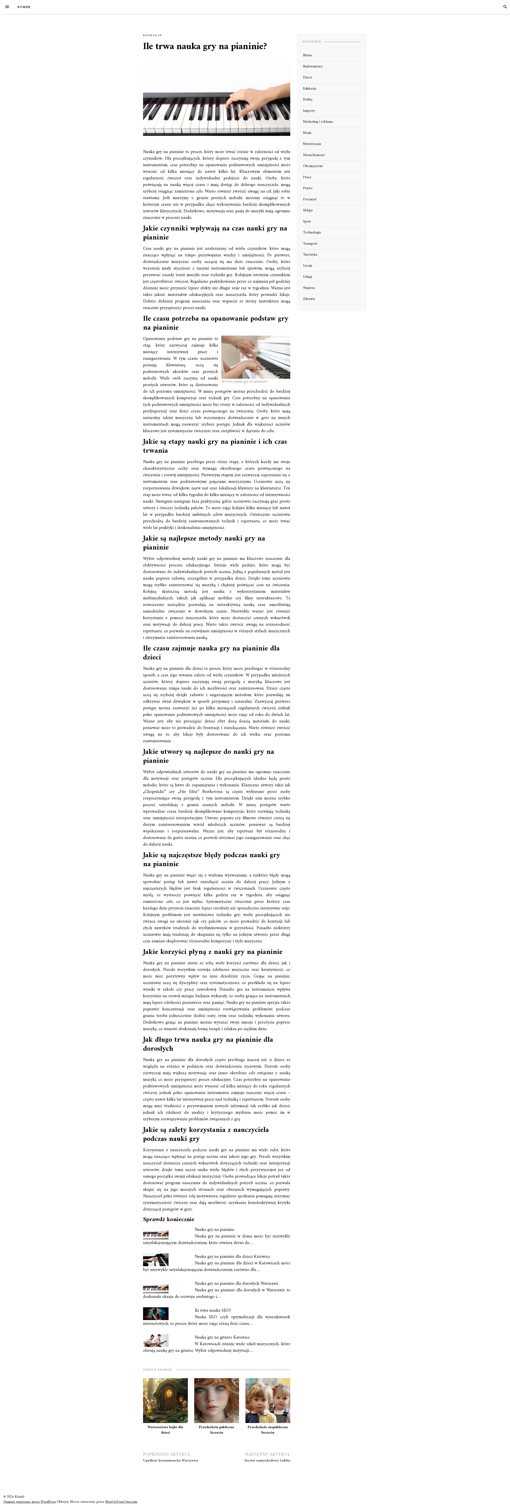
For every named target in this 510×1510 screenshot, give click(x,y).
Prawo (307, 188)
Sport (307, 221)
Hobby (308, 100)
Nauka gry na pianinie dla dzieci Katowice (232, 1257)
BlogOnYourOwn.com (121, 1502)
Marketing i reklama (318, 122)
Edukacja (152, 35)
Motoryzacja (312, 144)
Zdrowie (309, 299)
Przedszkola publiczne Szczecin (216, 1430)
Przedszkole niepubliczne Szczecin (268, 1430)
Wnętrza (309, 288)
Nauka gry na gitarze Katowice (222, 1337)
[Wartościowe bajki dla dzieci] (165, 1400)
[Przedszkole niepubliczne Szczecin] (267, 1400)
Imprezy (309, 111)
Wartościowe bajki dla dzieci (165, 1430)
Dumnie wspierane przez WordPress (30, 1502)
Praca (307, 177)
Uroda (307, 266)
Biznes (307, 55)
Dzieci (307, 77)
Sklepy (308, 210)
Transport (310, 244)
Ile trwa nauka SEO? (213, 1310)
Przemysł (309, 199)
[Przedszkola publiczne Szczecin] (216, 1400)
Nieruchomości (314, 155)
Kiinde (24, 7)
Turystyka (310, 255)
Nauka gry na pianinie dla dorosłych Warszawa (236, 1284)
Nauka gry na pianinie (214, 1230)
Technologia (312, 232)
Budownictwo (313, 66)
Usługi (307, 277)
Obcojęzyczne (313, 166)
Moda (307, 133)
